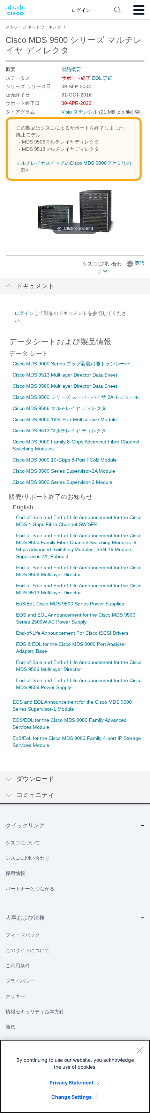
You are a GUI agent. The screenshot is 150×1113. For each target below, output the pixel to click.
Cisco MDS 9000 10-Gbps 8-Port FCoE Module (65, 460)
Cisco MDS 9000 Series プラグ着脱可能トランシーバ (71, 363)
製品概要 (71, 69)
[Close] (139, 1050)
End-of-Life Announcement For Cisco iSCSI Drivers (72, 633)
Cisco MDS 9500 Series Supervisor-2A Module (64, 471)
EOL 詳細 (102, 78)
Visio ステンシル (79, 112)
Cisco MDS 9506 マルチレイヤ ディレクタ (59, 408)
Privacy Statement (71, 1082)
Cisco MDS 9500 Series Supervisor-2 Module (62, 482)
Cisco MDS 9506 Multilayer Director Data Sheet (65, 386)
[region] (75, 1076)
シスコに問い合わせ (102, 267)
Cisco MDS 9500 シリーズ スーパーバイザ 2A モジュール (76, 397)
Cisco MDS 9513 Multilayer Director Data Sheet (65, 375)
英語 (139, 263)
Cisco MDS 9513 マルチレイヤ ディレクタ (59, 430)
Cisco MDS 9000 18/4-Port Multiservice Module (65, 419)
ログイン (24, 313)
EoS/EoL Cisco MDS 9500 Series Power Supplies (70, 603)
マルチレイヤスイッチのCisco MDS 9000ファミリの (73, 163)
